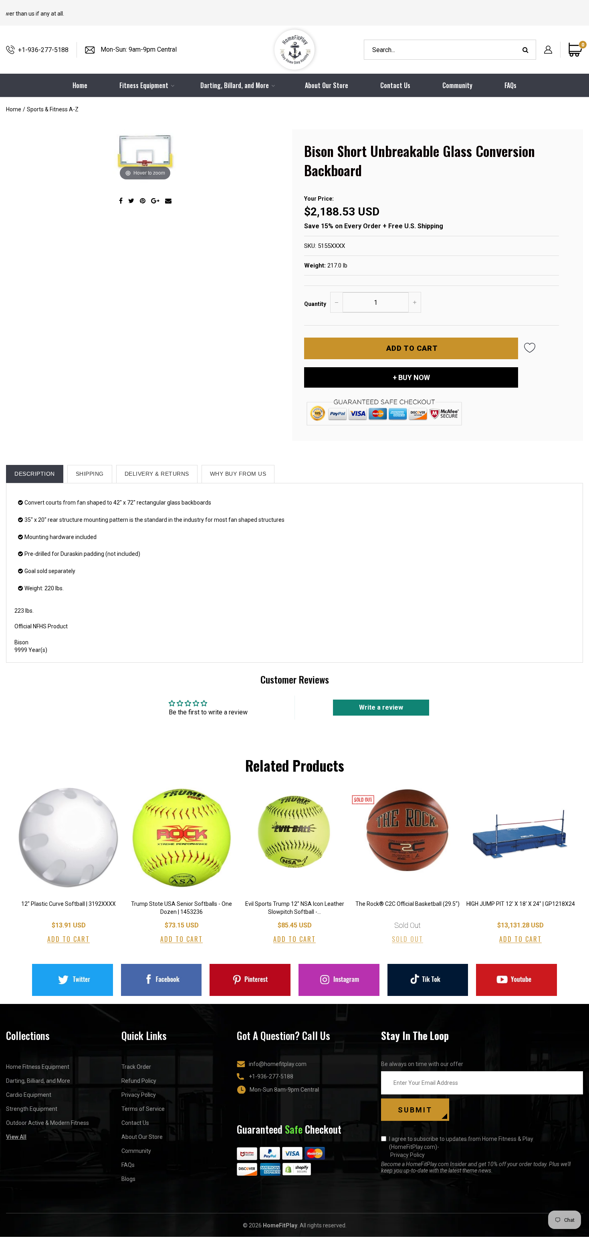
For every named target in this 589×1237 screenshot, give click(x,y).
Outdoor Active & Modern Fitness (47, 1123)
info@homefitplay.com (278, 1064)
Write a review (381, 707)
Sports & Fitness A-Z (53, 109)
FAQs (510, 85)
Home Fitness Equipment (37, 1067)
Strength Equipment (31, 1109)
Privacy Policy (138, 1095)
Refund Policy (138, 1081)
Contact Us (395, 85)
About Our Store (326, 85)
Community (457, 85)
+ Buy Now (411, 377)
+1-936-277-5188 (43, 50)
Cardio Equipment (28, 1095)
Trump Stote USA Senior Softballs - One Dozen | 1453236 (181, 908)
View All (16, 1137)
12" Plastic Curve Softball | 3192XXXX (68, 904)
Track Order (136, 1067)
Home (13, 109)
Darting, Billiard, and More (38, 1081)
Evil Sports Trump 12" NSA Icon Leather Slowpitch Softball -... (294, 908)
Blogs (128, 1179)
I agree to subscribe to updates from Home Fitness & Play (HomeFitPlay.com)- (461, 1147)
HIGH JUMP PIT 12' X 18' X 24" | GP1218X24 (520, 904)
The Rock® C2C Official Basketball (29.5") (407, 904)
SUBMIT (415, 1110)
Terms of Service (143, 1109)
